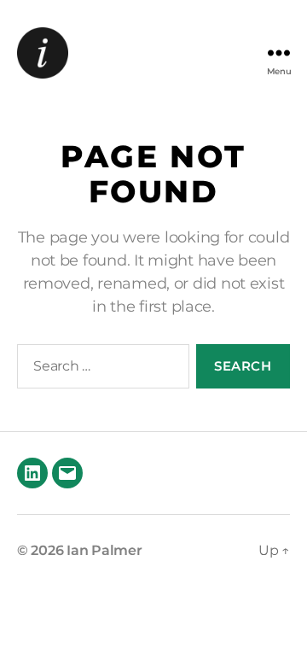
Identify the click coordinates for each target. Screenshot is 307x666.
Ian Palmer (104, 550)
